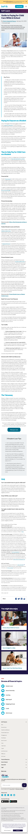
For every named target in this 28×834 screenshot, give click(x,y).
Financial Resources (5, 759)
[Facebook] (16, 599)
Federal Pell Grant (6, 243)
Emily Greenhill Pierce (9, 21)
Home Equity (3, 737)
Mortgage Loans (4, 735)
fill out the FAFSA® (5, 190)
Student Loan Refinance (5, 729)
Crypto (2, 748)
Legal (2, 767)
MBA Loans (3, 753)
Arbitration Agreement (20, 789)
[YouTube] (14, 795)
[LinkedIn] (22, 599)
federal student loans (6, 231)
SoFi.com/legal (10, 567)
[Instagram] (11, 795)
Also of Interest (4, 762)
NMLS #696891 (20, 564)
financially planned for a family (18, 158)
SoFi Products (4, 722)
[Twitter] (19, 599)
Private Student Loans (5, 732)
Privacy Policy (12, 789)
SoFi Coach (3, 756)
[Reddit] (24, 599)
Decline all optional (7, 830)
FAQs (23, 531)
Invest (2, 743)
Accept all (18, 830)
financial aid (7, 179)
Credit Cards (3, 745)
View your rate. (19, 2)
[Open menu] (26, 6)
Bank (2, 724)
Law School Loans (4, 751)
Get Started (19, 6)
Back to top (3, 771)
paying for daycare (8, 125)
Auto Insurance (4, 740)
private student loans (20, 261)
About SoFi (3, 764)
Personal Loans (4, 727)
